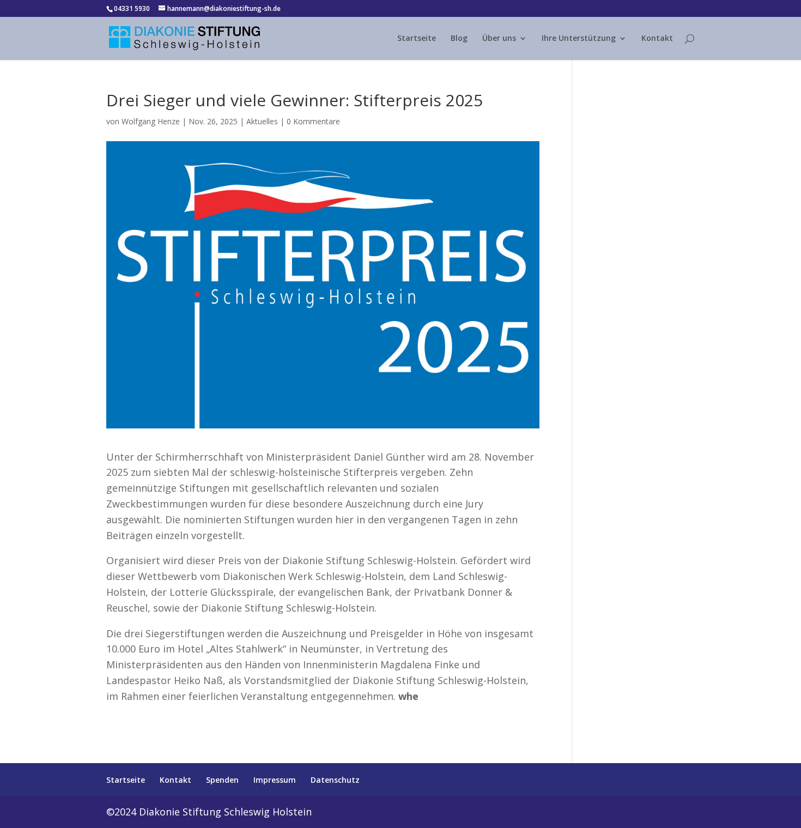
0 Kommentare (313, 121)
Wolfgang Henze (151, 121)
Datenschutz (335, 780)
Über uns (499, 38)
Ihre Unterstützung (579, 38)
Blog (459, 38)
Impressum (274, 780)
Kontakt (657, 38)
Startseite (416, 38)
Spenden (222, 780)
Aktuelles (262, 121)
